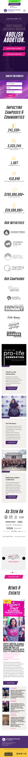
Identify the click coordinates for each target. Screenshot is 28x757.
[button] (24, 10)
